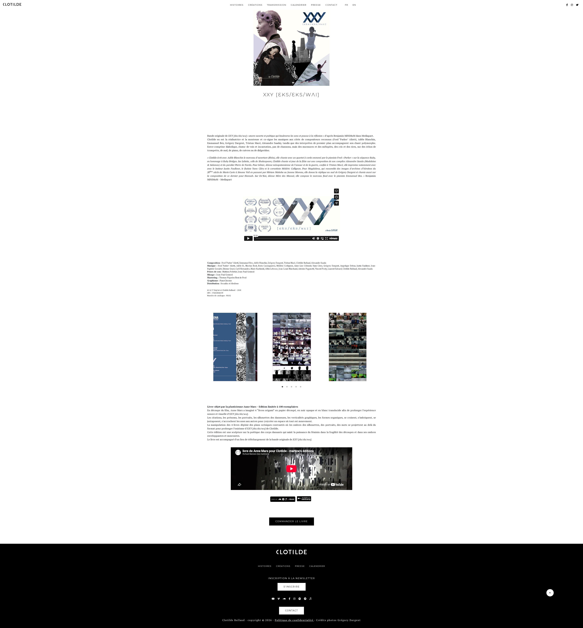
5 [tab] (300, 386)
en (354, 5)
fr (346, 5)
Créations (255, 5)
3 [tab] (291, 386)
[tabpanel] (235, 347)
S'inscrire (292, 586)
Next (378, 349)
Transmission (276, 5)
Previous (204, 349)
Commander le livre (291, 521)
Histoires (237, 5)
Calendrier (299, 5)
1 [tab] (282, 386)
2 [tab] (286, 386)
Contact (331, 5)
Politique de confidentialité (294, 620)
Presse (316, 5)
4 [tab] (296, 386)
